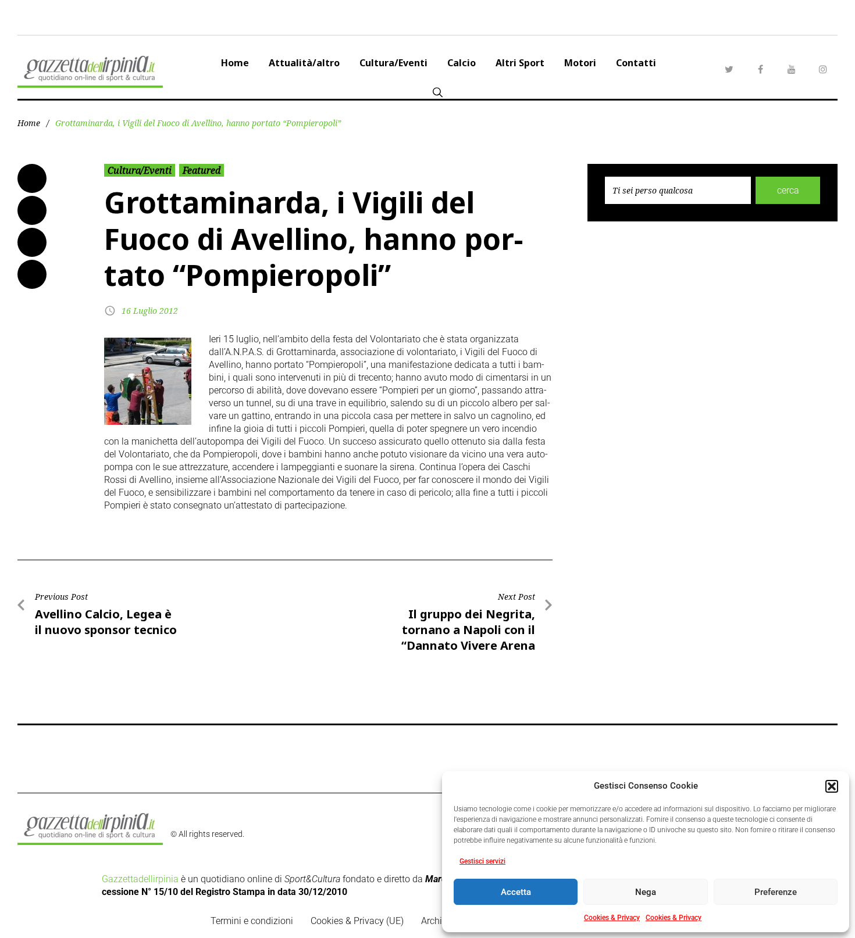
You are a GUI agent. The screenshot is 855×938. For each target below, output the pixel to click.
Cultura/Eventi (393, 62)
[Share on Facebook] (32, 178)
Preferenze (775, 892)
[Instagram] (823, 69)
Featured (201, 170)
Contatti (636, 62)
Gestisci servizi (482, 861)
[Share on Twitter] (32, 210)
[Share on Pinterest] (32, 274)
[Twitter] (728, 69)
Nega (645, 892)
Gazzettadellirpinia (140, 879)
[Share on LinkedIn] (32, 242)
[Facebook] (760, 69)
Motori (580, 62)
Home (235, 62)
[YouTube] (791, 69)
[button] (832, 786)
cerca (788, 190)
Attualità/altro (304, 62)
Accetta (516, 892)
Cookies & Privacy (612, 918)
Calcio (461, 62)
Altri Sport (520, 62)
